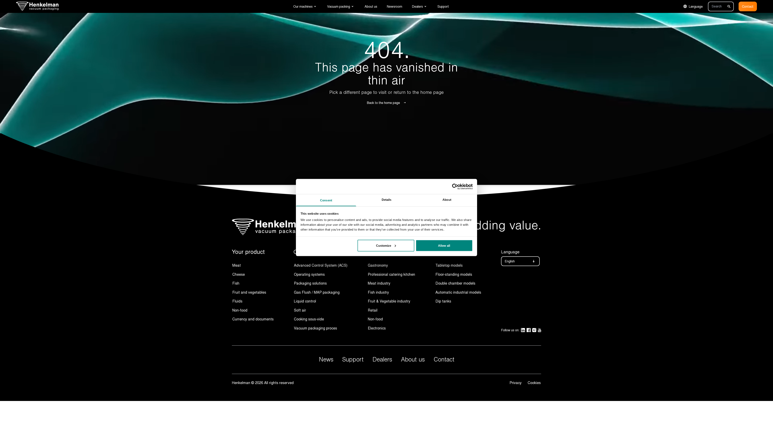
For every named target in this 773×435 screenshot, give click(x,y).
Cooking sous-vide (309, 319)
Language (696, 6)
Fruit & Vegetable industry (389, 301)
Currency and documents (253, 319)
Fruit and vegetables (249, 292)
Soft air (300, 310)
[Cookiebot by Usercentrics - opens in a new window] (455, 186)
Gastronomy (378, 265)
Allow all (444, 245)
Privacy (516, 382)
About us (371, 6)
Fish (235, 283)
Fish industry (378, 292)
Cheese (238, 274)
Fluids (237, 301)
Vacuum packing (338, 6)
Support (443, 6)
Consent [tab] (326, 200)
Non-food (239, 310)
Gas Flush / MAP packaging (317, 292)
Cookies (534, 382)
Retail (372, 310)
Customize (383, 245)
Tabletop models (449, 265)
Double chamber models (455, 283)
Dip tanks (443, 301)
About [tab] (446, 199)
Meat (236, 265)
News (326, 359)
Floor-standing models (453, 274)
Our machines (303, 6)
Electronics (377, 328)
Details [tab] (387, 199)
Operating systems (309, 274)
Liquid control (305, 301)
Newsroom (394, 6)
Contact (747, 6)
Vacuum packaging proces (315, 328)
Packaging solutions (310, 283)
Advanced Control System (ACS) (320, 265)
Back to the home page (383, 102)
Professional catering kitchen (391, 274)
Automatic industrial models (458, 292)
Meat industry (379, 283)
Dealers (417, 6)
